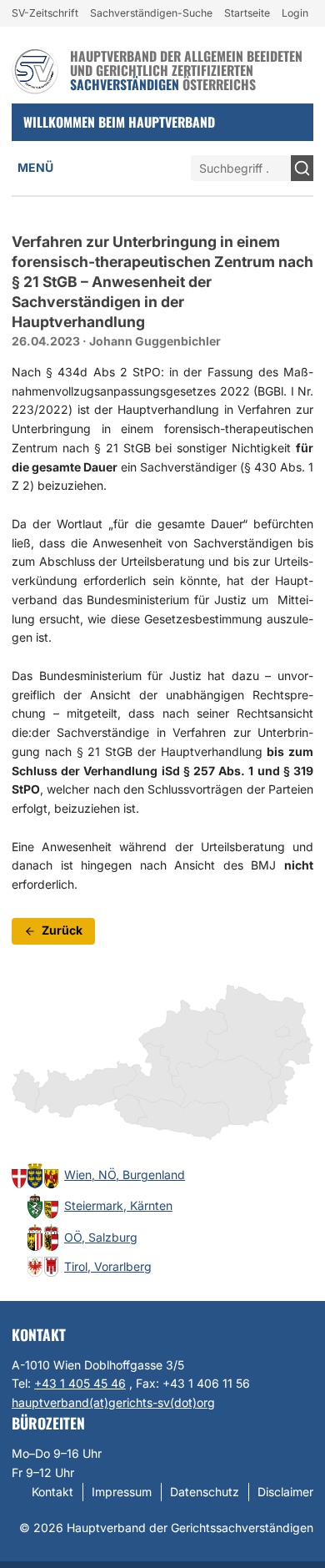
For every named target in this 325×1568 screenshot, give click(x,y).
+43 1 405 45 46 (80, 1383)
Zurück (62, 930)
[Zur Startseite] (35, 70)
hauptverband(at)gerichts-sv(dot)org (113, 1402)
